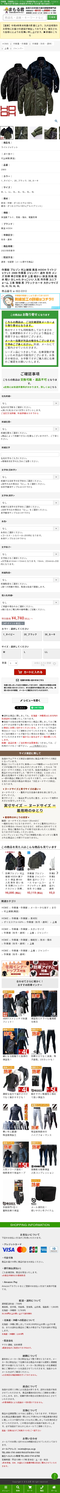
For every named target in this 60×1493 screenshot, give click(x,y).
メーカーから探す (39, 907)
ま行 (54, 907)
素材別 (33, 918)
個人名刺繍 (8, 595)
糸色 (5, 521)
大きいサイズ (37, 929)
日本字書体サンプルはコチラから (16, 486)
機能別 (33, 939)
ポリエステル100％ (14, 922)
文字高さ (7, 546)
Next (56, 87)
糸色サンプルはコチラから (13, 538)
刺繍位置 (7, 421)
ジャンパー (18, 48)
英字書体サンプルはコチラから (15, 512)
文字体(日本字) (10, 469)
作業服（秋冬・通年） (42, 43)
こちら (53, 387)
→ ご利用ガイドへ (38, 745)
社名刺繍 (7, 396)
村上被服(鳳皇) (11, 911)
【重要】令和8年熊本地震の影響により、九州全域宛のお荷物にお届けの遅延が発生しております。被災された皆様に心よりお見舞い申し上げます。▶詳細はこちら (30, 30)
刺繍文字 (6, 447)
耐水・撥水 (46, 939)
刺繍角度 (7, 572)
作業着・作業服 (20, 43)
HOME (5, 43)
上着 (6, 48)
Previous (4, 87)
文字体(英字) (9, 495)
